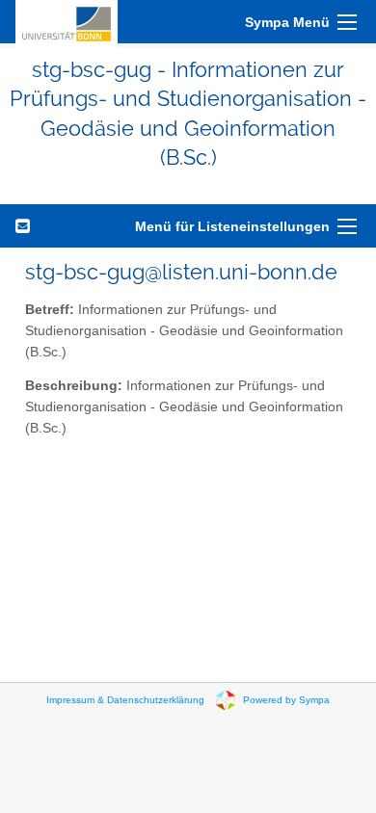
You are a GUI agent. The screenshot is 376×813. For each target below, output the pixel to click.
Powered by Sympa (286, 699)
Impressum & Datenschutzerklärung (125, 699)
